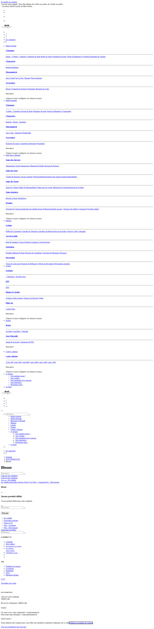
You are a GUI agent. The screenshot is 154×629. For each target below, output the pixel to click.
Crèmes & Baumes (13, 177)
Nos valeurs (10, 544)
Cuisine (9, 225)
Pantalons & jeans (39, 111)
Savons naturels (26, 177)
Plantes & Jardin (13, 292)
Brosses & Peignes (52, 166)
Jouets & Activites (12, 342)
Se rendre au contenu (9, 2)
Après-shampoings (23, 166)
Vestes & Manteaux (74, 57)
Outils (41, 298)
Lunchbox (17, 331)
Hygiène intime (93, 209)
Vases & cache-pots (13, 264)
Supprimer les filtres (8, 530)
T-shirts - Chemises (13, 111)
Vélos (13, 309)
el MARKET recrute (12, 553)
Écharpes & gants (12, 144)
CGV (3, 579)
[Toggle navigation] (7, 406)
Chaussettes (66, 111)
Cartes (8, 309)
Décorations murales (62, 264)
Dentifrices (22, 198)
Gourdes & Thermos (29, 231)
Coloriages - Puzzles (14, 277)
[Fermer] (2, 410)
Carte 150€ (51, 362)
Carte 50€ (17, 362)
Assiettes (34, 242)
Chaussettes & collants (97, 57)
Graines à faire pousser (14, 298)
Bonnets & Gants (42, 89)
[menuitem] (11, 46)
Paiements (9, 571)
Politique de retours (13, 566)
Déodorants (37, 177)
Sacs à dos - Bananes (14, 133)
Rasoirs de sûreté (30, 209)
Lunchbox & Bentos (45, 231)
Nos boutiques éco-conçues (13, 546)
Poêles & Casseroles (13, 231)
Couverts (41, 242)
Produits (9, 457)
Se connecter (11, 40)
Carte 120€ (42, 362)
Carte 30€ (9, 362)
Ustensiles (82, 231)
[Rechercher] (29, 414)
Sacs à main (10, 78)
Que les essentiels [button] (7, 627)
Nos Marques (10, 548)
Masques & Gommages (62, 187)
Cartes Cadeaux (10, 551)
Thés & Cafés (72, 231)
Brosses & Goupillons (33, 253)
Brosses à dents (11, 198)
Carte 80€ (25, 362)
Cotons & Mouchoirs (45, 209)
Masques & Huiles (37, 166)
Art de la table (11, 236)
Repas (8, 325)
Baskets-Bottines (12, 67)
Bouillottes (73, 177)
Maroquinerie (11, 72)
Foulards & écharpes (19, 89)
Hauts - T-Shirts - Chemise (16, 57)
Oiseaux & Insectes (31, 298)
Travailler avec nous (8, 583)
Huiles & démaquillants (27, 187)
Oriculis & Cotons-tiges (15, 209)
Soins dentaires (12, 192)
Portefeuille (26, 133)
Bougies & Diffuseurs (29, 264)
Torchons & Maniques (50, 253)
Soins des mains (54, 177)
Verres (47, 242)
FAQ (8, 573)
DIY (7, 281)
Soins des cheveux (13, 160)
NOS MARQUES (13, 459)
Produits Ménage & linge (15, 253)
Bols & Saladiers (12, 242)
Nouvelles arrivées (11, 521)
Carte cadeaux (12, 356)
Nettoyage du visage (44, 187)
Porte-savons (58, 209)
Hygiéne (9, 203)
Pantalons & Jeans (59, 57)
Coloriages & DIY (27, 342)
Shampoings (11, 166)
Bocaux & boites (60, 231)
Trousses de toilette (70, 209)
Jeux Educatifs (12, 336)
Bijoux (8, 89)
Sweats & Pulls (26, 111)
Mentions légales (12, 575)
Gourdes (9, 331)
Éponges (63, 253)
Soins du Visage (12, 181)
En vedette (8, 518)
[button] (8, 480)
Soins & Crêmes (12, 187)
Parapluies (31, 89)
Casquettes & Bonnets (28, 144)
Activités (9, 271)
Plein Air (9, 303)
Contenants (82, 209)
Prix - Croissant (10, 525)
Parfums (45, 177)
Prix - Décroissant (11, 528)
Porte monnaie (36, 78)
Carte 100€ (34, 362)
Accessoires (10, 83)
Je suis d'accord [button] (20, 627)
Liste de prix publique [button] (9, 476)
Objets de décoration (46, 264)
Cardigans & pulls (33, 57)
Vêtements (10, 51)
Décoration (10, 258)
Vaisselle (25, 331)
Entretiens (10, 247)
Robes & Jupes (46, 57)
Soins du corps (12, 171)
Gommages (64, 177)
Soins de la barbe (77, 187)
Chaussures (10, 61)
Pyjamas (85, 57)
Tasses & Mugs (25, 242)
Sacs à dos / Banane (22, 78)
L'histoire (9, 542)
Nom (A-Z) (8, 523)
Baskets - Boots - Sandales (16, 122)
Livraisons (10, 569)
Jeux (24, 277)
